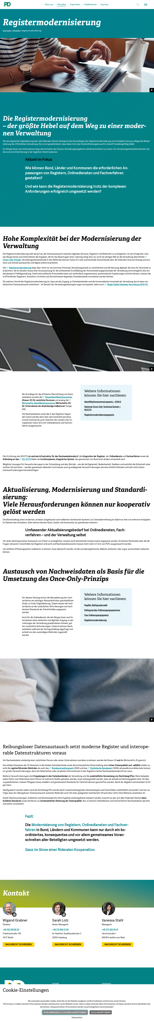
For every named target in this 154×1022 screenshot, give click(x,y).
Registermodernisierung (20, 268)
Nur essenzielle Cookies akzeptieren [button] (65, 1012)
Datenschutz (77, 1018)
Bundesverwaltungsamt (63, 768)
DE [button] (145, 4)
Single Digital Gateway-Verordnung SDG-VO (127, 284)
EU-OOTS (26, 459)
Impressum (106, 984)
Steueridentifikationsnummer (58, 397)
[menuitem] (48, 4)
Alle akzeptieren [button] (101, 1012)
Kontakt (55, 984)
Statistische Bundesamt (101, 768)
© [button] (14, 915)
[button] (138, 4)
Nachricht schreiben (18, 944)
